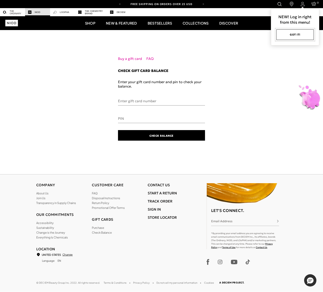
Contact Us (261, 247)
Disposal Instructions (106, 198)
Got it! (295, 34)
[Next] (203, 4)
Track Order (160, 201)
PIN (121, 118)
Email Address (221, 221)
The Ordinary (15, 12)
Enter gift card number (137, 101)
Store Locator (162, 217)
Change (67, 254)
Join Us (40, 198)
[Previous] (120, 4)
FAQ (150, 58)
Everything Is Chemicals (52, 237)
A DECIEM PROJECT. (231, 282)
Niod (37, 12)
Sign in (154, 209)
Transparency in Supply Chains (56, 203)
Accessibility (45, 223)
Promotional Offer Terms (108, 208)
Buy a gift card (130, 58)
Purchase (98, 227)
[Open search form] (279, 4)
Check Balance (161, 135)
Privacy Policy (141, 282)
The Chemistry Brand (94, 12)
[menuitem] (12, 12)
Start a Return (162, 193)
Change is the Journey (50, 232)
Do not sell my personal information (177, 282)
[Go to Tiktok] (248, 262)
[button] (90, 23)
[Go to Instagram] (220, 262)
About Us (42, 193)
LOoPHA (64, 12)
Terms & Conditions (115, 282)
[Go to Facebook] (208, 262)
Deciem (121, 12)
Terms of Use (229, 247)
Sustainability (45, 227)
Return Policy (100, 203)
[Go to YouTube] (234, 262)
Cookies (209, 282)
